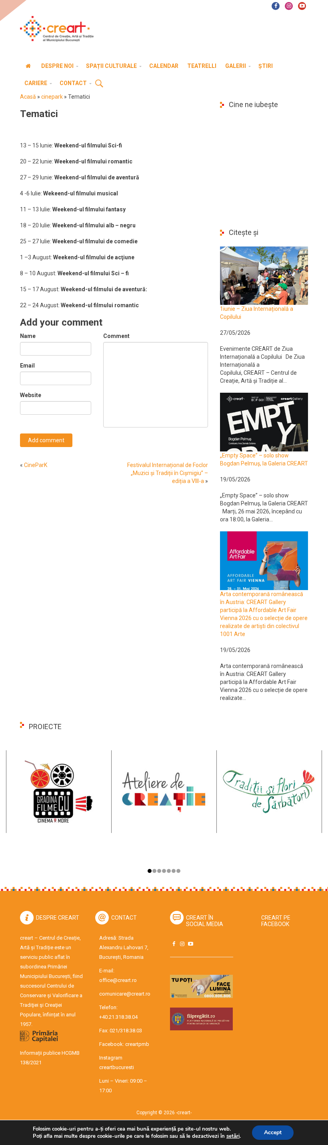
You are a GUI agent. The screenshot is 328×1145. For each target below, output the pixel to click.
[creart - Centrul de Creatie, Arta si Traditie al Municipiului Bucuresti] (54, 29)
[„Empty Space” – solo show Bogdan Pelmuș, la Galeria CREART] (264, 421)
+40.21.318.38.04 (118, 1017)
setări (233, 1136)
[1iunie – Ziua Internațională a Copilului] (264, 275)
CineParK (35, 465)
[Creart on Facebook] (173, 944)
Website (30, 395)
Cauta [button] (99, 84)
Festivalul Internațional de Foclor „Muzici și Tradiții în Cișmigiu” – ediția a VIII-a (167, 473)
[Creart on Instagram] (182, 944)
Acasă (28, 96)
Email (27, 365)
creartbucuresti (116, 1067)
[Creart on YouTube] (190, 944)
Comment (116, 336)
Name (28, 336)
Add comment (46, 440)
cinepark (52, 96)
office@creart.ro (118, 980)
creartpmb (137, 1044)
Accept (273, 1132)
